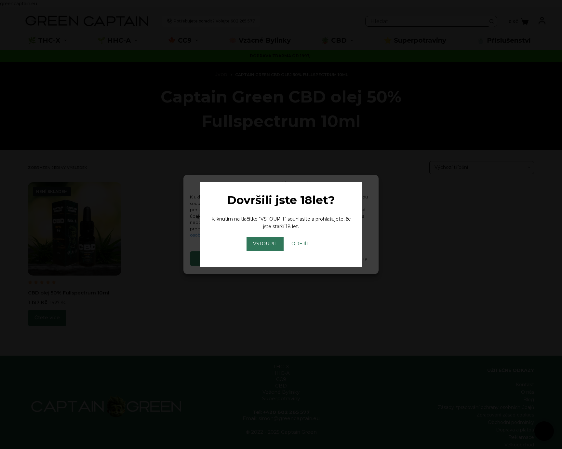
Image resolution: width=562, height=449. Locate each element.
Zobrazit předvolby (343, 258)
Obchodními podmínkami (302, 228)
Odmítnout (281, 258)
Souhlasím (219, 258)
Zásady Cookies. (241, 235)
